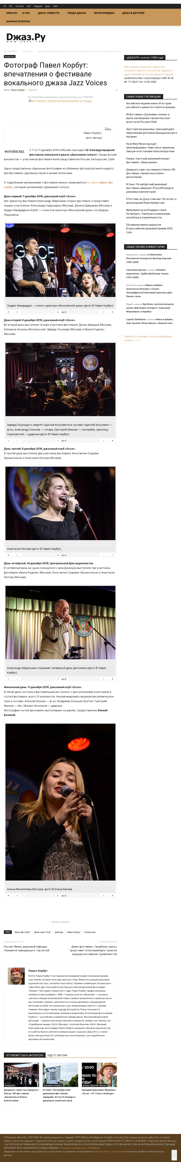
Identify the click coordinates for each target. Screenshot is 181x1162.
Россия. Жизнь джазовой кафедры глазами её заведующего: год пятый (26, 948)
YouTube (20, 6)
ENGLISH (11, 13)
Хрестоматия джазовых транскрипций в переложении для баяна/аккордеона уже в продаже (151, 133)
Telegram (38, 6)
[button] (173, 13)
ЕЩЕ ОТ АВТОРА (57, 1055)
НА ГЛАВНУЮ (11, 51)
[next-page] (12, 1107)
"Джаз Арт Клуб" (22, 932)
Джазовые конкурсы (53, 1085)
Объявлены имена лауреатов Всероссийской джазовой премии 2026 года (149, 228)
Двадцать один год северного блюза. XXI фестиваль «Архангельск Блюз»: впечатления (150, 173)
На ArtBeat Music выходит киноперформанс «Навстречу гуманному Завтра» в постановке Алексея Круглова (150, 147)
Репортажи (27, 51)
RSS (28, 6)
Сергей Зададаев (135, 319)
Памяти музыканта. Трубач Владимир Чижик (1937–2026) (147, 273)
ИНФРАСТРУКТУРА (18, 21)
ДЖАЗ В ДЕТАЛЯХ (133, 13)
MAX (55, 6)
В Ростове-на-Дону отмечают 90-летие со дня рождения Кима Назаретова (151, 201)
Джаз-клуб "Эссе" (42, 932)
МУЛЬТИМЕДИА (104, 13)
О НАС (26, 13)
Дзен (47, 6)
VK (5, 6)
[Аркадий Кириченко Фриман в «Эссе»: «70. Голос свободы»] (99, 1075)
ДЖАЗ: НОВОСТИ (49, 13)
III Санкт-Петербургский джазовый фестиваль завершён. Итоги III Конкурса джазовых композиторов (149, 188)
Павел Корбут (18, 90)
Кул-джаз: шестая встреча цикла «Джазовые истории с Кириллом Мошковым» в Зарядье (150, 307)
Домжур (59, 932)
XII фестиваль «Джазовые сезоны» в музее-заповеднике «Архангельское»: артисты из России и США (148, 118)
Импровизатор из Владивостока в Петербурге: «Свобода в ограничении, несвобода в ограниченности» (148, 214)
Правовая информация (73, 1147)
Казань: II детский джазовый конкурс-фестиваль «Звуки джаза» (148, 160)
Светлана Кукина (136, 269)
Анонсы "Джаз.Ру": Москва (94, 1085)
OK (10, 6)
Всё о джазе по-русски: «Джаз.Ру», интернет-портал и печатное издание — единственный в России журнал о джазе (149, 70)
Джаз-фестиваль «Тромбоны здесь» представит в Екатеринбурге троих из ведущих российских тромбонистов (93, 950)
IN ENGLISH (94, 1147)
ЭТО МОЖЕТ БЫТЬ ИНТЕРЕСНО (24, 1055)
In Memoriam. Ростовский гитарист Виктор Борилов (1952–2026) (148, 258)
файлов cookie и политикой (108, 1151)
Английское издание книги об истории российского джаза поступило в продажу (150, 105)
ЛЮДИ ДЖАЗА (77, 13)
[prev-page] (6, 1107)
